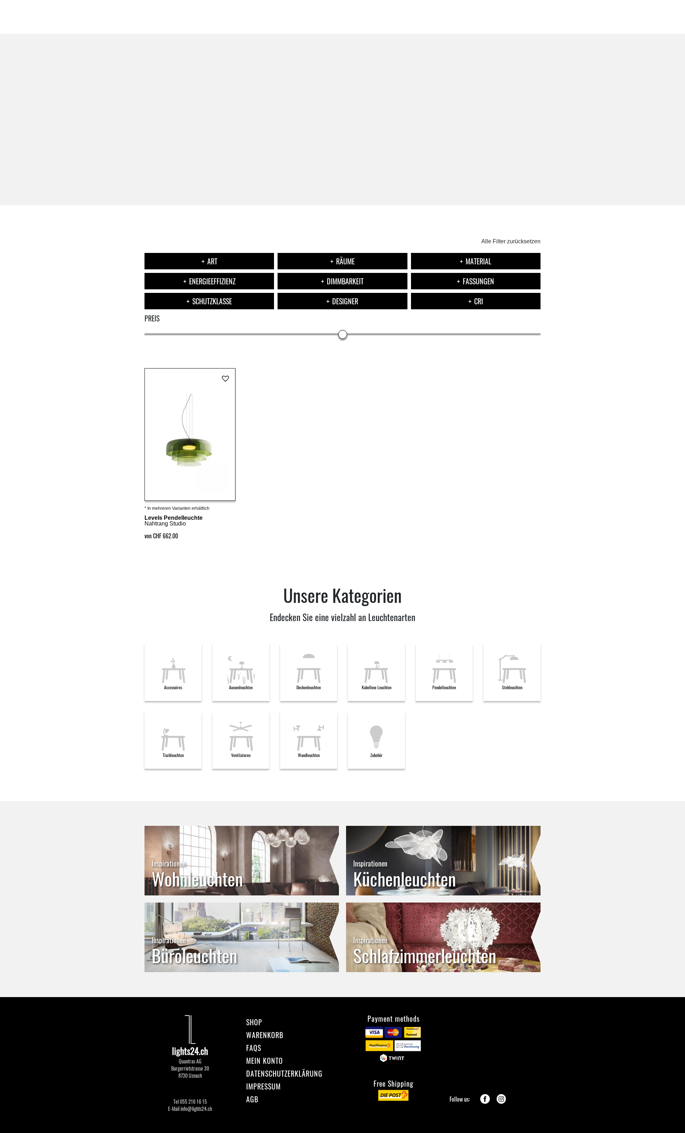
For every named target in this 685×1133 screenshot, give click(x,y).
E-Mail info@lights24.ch (190, 1108)
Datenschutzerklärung (284, 1073)
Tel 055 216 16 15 (190, 1101)
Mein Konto (264, 1060)
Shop (254, 1022)
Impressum (263, 1086)
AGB (252, 1099)
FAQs (253, 1047)
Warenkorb (264, 1034)
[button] (226, 379)
